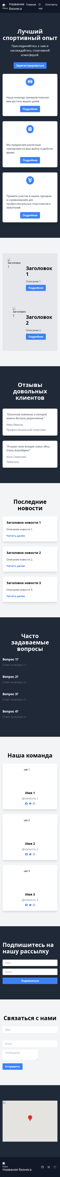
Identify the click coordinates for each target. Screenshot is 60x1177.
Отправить (12, 1066)
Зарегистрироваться (30, 65)
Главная (31, 4)
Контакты (51, 4)
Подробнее (30, 109)
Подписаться (30, 981)
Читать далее (15, 536)
